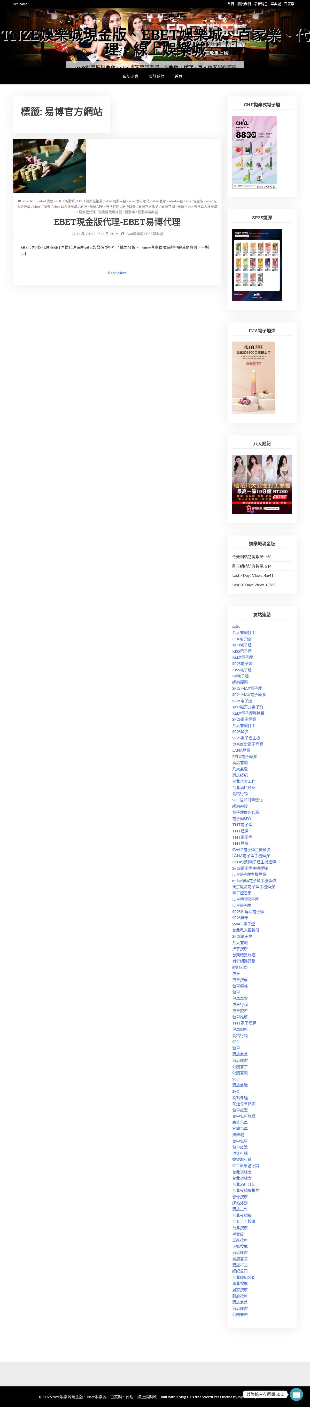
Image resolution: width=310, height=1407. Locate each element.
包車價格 (240, 986)
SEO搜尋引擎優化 (247, 799)
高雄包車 (240, 1122)
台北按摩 (240, 1227)
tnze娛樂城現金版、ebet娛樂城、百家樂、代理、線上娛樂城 (155, 41)
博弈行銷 (240, 1153)
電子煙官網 (242, 893)
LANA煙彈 (241, 750)
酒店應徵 (240, 1060)
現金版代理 (87, 212)
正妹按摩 (240, 1240)
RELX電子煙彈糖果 (248, 713)
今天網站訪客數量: (248, 556)
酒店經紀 (240, 775)
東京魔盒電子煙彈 (247, 744)
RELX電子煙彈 (244, 756)
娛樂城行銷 (242, 1159)
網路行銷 (240, 793)
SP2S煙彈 (240, 731)
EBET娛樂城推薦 (90, 201)
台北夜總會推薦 (245, 1190)
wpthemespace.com (254, 1396)
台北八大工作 (244, 781)
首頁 (230, 4)
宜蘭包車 (240, 1128)
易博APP (96, 206)
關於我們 (244, 4)
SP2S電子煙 (242, 663)
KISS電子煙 (242, 651)
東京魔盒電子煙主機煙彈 (253, 886)
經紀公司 (240, 967)
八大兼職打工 (244, 632)
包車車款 (240, 998)
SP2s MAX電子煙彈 (249, 694)
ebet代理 (46, 201)
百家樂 (289, 4)
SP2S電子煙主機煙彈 (250, 868)
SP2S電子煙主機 (246, 737)
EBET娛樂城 (65, 201)
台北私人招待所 (245, 930)
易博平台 (184, 206)
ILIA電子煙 (241, 638)
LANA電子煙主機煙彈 (251, 855)
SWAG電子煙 (243, 924)
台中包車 (240, 1141)
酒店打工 (240, 1265)
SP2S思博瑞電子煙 (248, 911)
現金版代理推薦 (110, 212)
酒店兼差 (240, 1054)
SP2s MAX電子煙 (247, 688)
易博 (83, 206)
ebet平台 (176, 201)
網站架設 (240, 806)
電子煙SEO (241, 818)
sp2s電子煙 (242, 644)
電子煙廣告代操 (245, 812)
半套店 (238, 1234)
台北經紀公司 (244, 1277)
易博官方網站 (148, 206)
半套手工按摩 (244, 1221)
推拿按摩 (240, 948)
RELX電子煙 (242, 657)
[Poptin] (296, 1394)
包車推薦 (240, 979)
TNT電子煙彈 (244, 1023)
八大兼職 (240, 768)
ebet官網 (159, 201)
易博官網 (168, 206)
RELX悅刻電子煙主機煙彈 (254, 862)
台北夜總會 (242, 1172)
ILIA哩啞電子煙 (245, 899)
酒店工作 (240, 1209)
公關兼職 (240, 1072)
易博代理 (112, 206)
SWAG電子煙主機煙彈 (251, 849)
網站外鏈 (240, 1097)
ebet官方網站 (139, 201)
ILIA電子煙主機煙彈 (249, 874)
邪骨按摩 (240, 1196)
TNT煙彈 (240, 831)
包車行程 (240, 1004)
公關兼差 (240, 1066)
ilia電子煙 (240, 675)
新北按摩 (240, 1283)
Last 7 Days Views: (248, 575)
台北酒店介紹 (244, 1184)
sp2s (236, 626)
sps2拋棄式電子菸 (247, 706)
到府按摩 (240, 1296)
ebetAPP (30, 201)
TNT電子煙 (242, 824)
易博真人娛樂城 (205, 206)
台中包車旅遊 (244, 1116)
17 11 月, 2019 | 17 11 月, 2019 (95, 234)
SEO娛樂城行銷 (245, 1165)
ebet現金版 (194, 201)
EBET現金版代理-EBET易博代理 (117, 221)
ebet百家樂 (42, 206)
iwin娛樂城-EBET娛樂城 (145, 234)
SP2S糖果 (240, 917)
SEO (236, 1041)
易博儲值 (129, 206)
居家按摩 (240, 1289)
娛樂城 (276, 4)
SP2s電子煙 (242, 700)
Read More (117, 272)
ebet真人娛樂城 (65, 206)
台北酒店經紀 (244, 787)
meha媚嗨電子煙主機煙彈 (254, 880)
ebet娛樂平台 (115, 201)
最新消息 (261, 4)
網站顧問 (240, 682)
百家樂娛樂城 (148, 212)
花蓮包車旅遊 (244, 1103)
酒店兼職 (240, 762)
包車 (236, 973)
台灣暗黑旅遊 (244, 955)
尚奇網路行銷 (244, 961)
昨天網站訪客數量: (248, 566)
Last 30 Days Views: (249, 584)
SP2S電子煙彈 (244, 719)
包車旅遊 (240, 1010)
